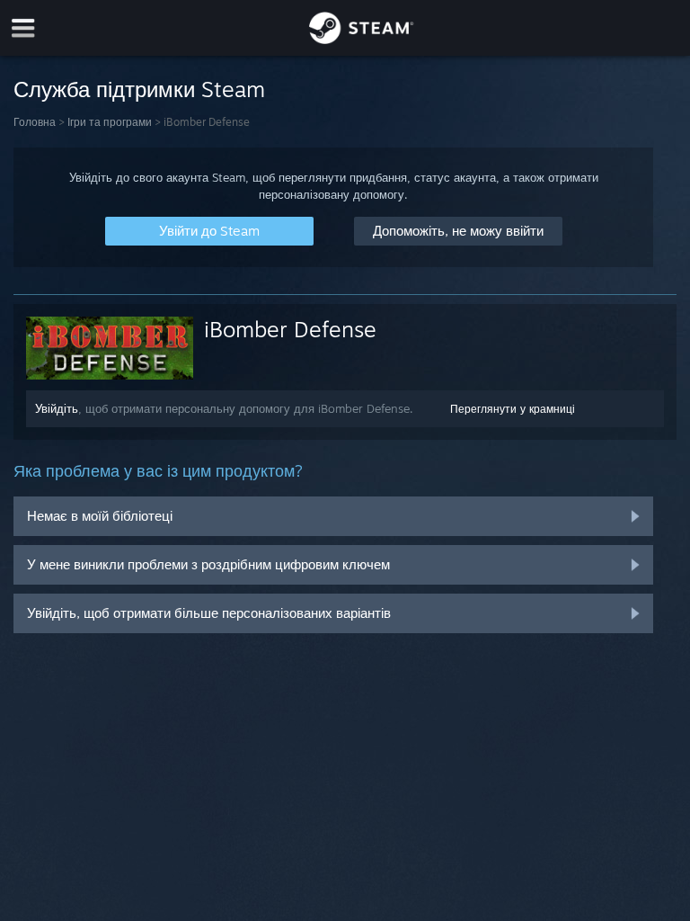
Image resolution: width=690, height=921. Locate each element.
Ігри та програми (109, 122)
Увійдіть (56, 408)
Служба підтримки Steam (139, 89)
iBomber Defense (290, 329)
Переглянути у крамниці (512, 409)
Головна (34, 122)
